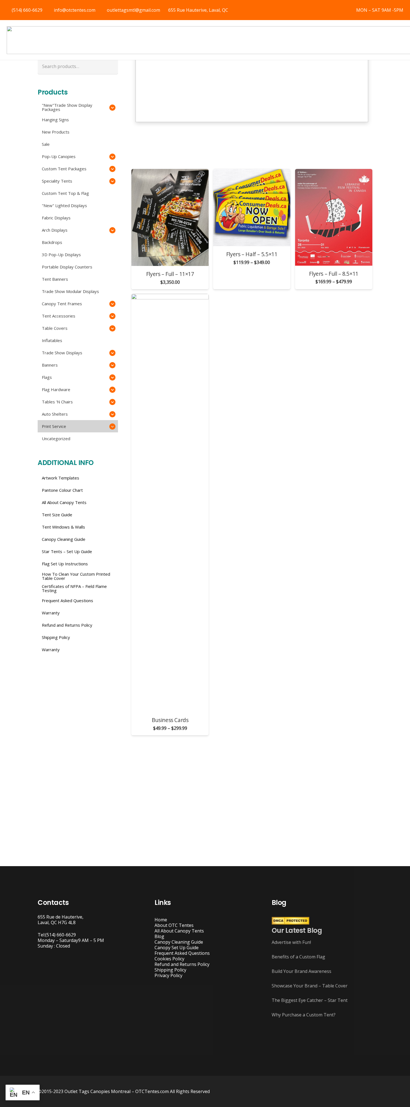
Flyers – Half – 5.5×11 (252, 254)
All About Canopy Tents (179, 931)
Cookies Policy (169, 959)
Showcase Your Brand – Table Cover (310, 986)
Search (110, 66)
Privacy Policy (168, 975)
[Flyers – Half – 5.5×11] (251, 207)
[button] (130, 77)
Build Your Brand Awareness (301, 971)
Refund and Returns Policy (182, 964)
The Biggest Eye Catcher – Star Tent (310, 1000)
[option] (252, 74)
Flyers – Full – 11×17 (170, 274)
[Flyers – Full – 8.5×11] (333, 217)
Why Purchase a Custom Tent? (304, 1015)
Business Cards (170, 720)
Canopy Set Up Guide (177, 947)
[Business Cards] (170, 503)
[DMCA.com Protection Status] (290, 923)
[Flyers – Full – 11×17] (170, 217)
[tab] (235, 132)
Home (161, 920)
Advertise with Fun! (291, 942)
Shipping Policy (170, 970)
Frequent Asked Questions (182, 953)
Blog (159, 936)
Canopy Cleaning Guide (179, 942)
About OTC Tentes (174, 925)
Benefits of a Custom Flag (298, 957)
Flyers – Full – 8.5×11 (333, 273)
